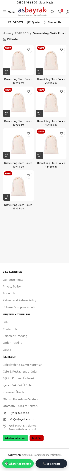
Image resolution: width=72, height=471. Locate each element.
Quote (7, 349)
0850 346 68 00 (27, 2)
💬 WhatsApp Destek (18, 463)
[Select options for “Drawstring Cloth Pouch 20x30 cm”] (6, 113)
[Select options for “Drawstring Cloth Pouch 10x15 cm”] (6, 155)
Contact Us (10, 329)
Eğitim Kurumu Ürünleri (18, 378)
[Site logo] (32, 11)
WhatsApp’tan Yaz (15, 438)
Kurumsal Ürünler (14, 392)
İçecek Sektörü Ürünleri (18, 385)
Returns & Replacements (19, 307)
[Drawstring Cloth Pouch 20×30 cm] (18, 102)
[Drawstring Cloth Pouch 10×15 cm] (18, 143)
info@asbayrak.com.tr (21, 419)
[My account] (68, 11)
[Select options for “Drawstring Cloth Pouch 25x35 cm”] (39, 71)
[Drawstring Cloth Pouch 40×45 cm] (51, 102)
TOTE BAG (22, 33)
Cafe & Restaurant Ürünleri (20, 371)
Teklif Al (36, 438)
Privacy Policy (12, 286)
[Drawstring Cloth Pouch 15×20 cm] (51, 143)
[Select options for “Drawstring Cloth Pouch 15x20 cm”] (39, 155)
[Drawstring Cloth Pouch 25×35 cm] (51, 60)
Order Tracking (12, 342)
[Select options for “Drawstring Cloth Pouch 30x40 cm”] (6, 71)
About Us (9, 293)
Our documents (13, 279)
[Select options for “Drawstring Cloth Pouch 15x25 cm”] (6, 197)
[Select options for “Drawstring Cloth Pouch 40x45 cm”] (39, 113)
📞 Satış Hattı (51, 463)
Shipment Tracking (15, 335)
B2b (5, 322)
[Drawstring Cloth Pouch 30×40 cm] (18, 60)
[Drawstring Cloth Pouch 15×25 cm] (18, 185)
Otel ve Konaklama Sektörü (21, 399)
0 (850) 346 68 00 (19, 413)
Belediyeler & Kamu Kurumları (22, 364)
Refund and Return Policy (19, 300)
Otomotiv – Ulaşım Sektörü (20, 405)
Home (7, 33)
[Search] (52, 11)
